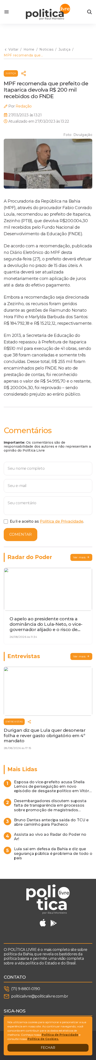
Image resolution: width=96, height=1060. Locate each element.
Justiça (11, 73)
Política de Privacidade (61, 521)
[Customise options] (89, 12)
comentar (20, 534)
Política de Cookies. (43, 1039)
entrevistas (14, 721)
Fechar (48, 1048)
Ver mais (79, 557)
